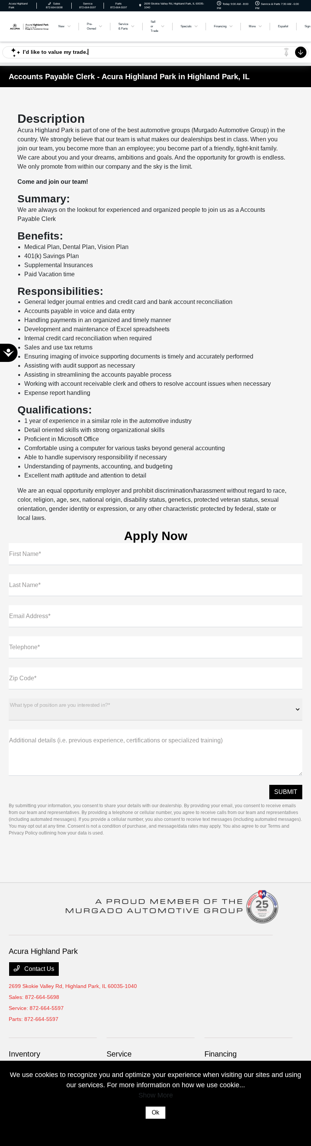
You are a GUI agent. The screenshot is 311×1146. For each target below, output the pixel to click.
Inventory (24, 1054)
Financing (220, 1054)
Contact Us (38, 969)
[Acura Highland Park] (29, 26)
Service (119, 1054)
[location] (140, 5)
